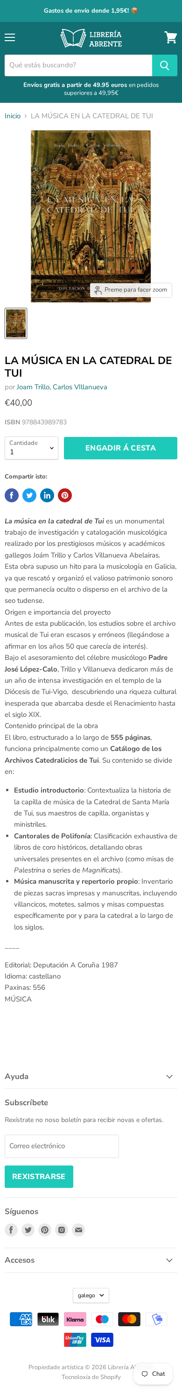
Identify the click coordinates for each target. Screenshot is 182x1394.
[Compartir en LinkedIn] (47, 495)
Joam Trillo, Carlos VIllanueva (62, 387)
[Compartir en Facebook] (12, 495)
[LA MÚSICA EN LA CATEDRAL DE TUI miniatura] (16, 323)
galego (86, 1295)
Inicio (13, 116)
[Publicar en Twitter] (29, 495)
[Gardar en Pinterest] (65, 495)
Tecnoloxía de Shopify (91, 1377)
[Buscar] (164, 65)
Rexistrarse (39, 1177)
